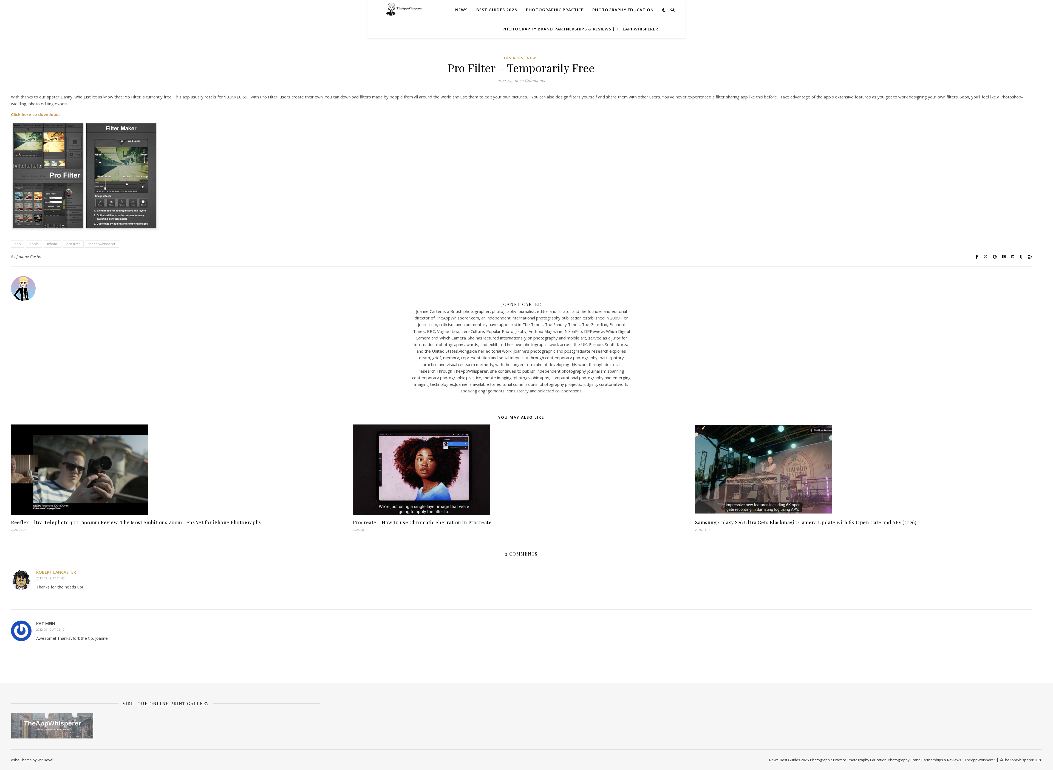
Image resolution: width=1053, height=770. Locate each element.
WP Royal (45, 759)
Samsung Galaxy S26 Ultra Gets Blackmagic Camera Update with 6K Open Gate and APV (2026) (806, 522)
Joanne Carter (29, 256)
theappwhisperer (102, 244)
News (461, 9)
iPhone (52, 244)
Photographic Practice (555, 9)
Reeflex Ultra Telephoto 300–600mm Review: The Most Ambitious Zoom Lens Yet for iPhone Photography (136, 522)
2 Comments (533, 80)
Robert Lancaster (56, 572)
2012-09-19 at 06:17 (50, 629)
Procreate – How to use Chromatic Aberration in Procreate (422, 522)
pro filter (73, 244)
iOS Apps (513, 58)
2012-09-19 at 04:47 (50, 578)
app (18, 244)
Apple (34, 244)
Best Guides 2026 (496, 9)
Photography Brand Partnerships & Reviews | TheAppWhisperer (580, 29)
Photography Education (623, 9)
